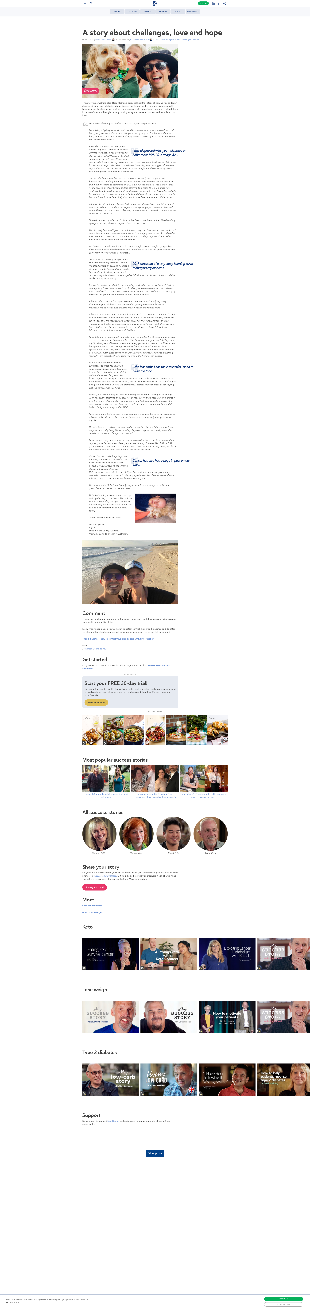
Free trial (203, 3)
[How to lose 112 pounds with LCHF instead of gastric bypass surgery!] (204, 778)
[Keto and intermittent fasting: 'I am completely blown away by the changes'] (155, 778)
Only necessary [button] (283, 1304)
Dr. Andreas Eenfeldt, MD (139, 40)
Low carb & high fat (167, 40)
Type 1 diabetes (193, 40)
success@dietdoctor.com (105, 875)
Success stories (181, 40)
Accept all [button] (283, 1299)
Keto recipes (132, 11)
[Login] (224, 3)
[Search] (91, 3)
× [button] (308, 1296)
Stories (177, 11)
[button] (47, 1302)
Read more (84, 1300)
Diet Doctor (113, 1121)
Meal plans (147, 11)
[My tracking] (213, 3)
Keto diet (117, 11)
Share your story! (95, 887)
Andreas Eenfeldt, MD (95, 648)
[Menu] (85, 3)
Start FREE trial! (96, 702)
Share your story (193, 11)
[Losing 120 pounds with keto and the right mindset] (106, 778)
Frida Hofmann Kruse (103, 40)
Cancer (157, 40)
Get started (163, 11)
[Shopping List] (219, 3)
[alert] (155, 1301)
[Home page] (155, 3)
